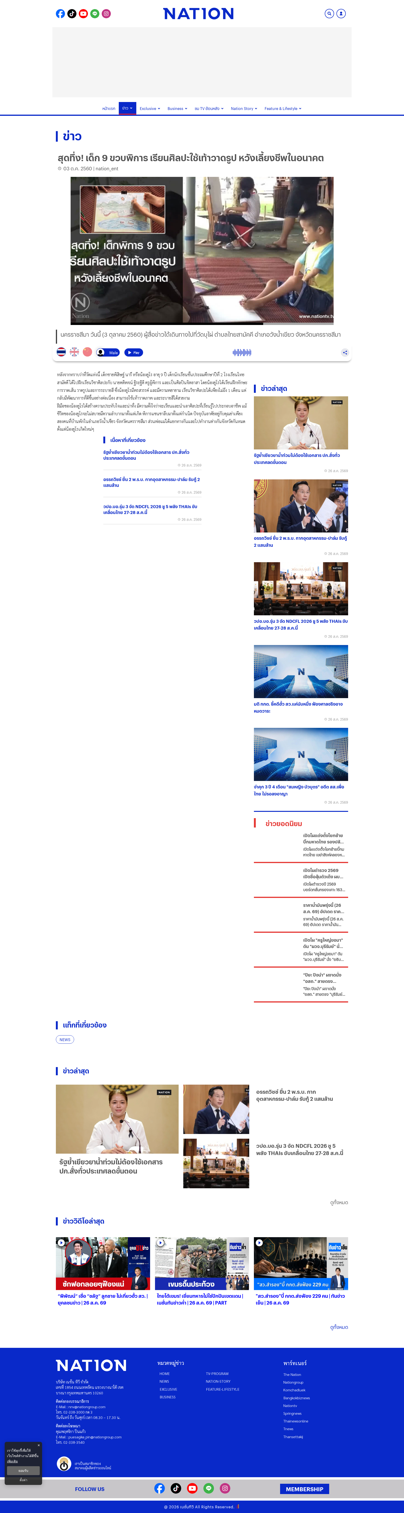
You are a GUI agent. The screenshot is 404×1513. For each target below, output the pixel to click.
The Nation (292, 1374)
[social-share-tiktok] (71, 13)
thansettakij (293, 1436)
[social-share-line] (94, 13)
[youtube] (192, 1492)
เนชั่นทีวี (187, 1506)
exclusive (168, 1389)
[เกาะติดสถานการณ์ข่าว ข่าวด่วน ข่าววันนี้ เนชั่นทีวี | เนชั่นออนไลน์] (198, 13)
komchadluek (294, 1389)
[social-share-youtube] (83, 13)
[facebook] (159, 1492)
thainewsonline (295, 1420)
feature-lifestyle (222, 1389)
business (168, 1396)
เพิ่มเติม (12, 1461)
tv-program (217, 1373)
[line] (208, 1492)
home (165, 1373)
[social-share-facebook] (60, 13)
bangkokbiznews (296, 1397)
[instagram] (225, 1492)
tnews (288, 1428)
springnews (292, 1413)
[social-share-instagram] (106, 13)
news (164, 1381)
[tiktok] (176, 1492)
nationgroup (293, 1382)
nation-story (218, 1381)
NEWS (65, 1039)
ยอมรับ (23, 1471)
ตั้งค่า (23, 1480)
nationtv (290, 1405)
